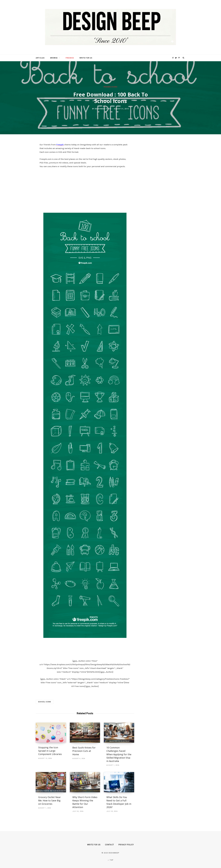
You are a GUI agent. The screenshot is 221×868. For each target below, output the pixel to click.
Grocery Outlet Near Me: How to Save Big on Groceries (49, 800)
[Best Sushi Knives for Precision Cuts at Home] (85, 733)
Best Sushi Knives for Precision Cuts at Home (84, 751)
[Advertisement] (85, 190)
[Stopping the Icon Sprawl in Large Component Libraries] (51, 733)
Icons (114, 87)
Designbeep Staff (103, 109)
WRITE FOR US (86, 58)
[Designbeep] (110, 27)
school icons (44, 702)
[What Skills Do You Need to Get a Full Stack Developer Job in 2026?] (119, 782)
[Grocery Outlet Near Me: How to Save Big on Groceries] (51, 782)
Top (111, 860)
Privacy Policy (126, 845)
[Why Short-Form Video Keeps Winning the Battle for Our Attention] (85, 782)
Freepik (60, 144)
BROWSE (54, 58)
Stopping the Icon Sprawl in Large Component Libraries (50, 751)
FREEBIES (70, 58)
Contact (109, 845)
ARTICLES (40, 58)
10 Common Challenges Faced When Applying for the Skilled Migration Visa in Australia (118, 754)
